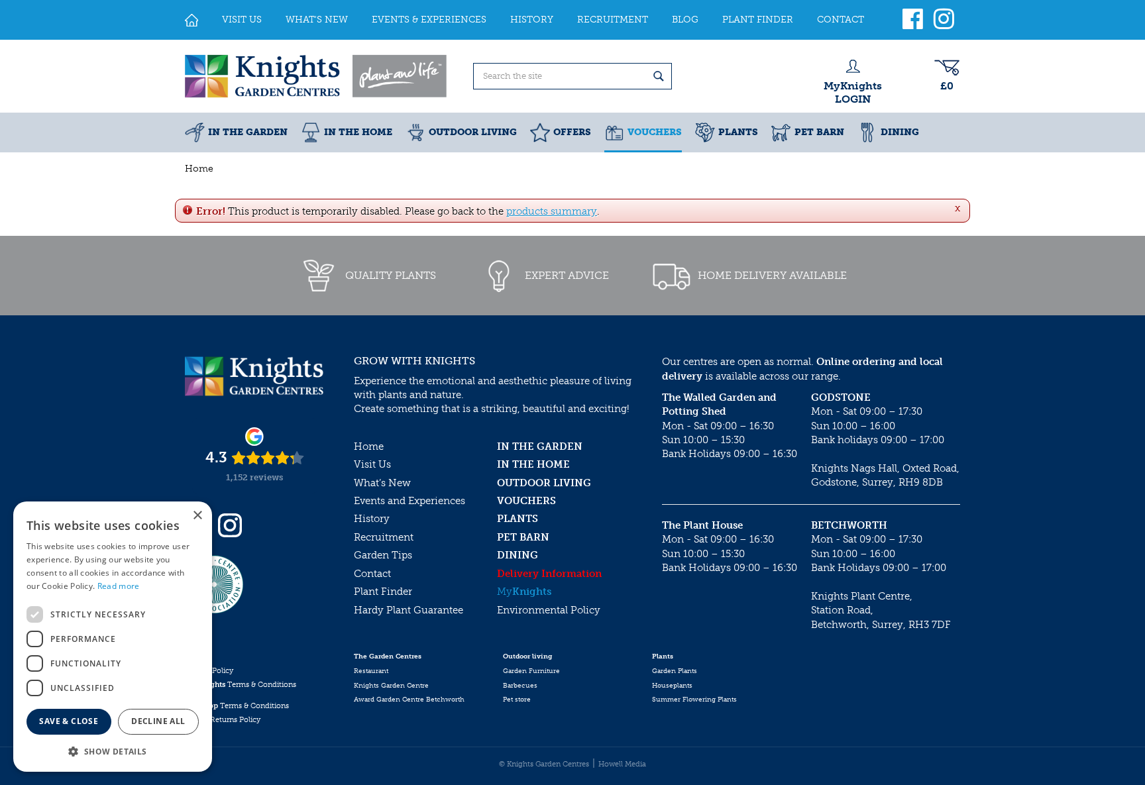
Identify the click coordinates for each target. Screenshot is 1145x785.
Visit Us (372, 464)
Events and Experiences (409, 501)
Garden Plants (674, 671)
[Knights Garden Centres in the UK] (317, 76)
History (372, 519)
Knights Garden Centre (391, 686)
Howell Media (622, 764)
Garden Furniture (531, 671)
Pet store (517, 700)
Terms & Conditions (240, 684)
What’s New (382, 483)
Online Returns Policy (222, 719)
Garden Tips (383, 555)
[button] (113, 751)
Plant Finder (383, 592)
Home (369, 446)
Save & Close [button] (68, 721)
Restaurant (371, 671)
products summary (551, 211)
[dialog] (112, 636)
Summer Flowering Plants (694, 700)
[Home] (191, 19)
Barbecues (520, 686)
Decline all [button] (158, 721)
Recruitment (383, 537)
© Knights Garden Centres (544, 764)
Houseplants (672, 686)
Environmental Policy (548, 610)
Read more (118, 586)
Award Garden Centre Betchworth (409, 700)
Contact (372, 574)
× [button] (197, 516)
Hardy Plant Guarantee (408, 610)
